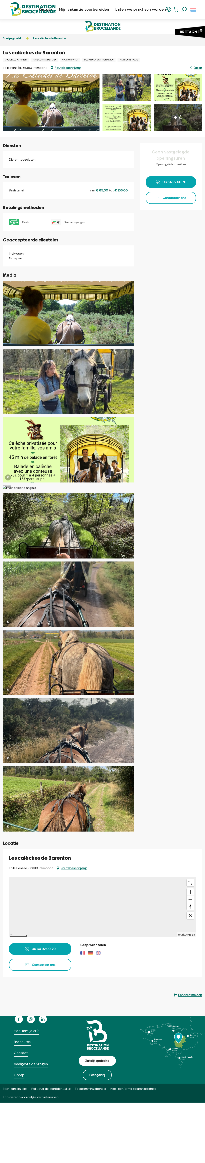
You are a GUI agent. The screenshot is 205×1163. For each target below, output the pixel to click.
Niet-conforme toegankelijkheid (133, 1089)
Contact (21, 1052)
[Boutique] (176, 11)
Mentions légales (15, 1089)
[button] (184, 9)
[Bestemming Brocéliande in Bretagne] (30, 9)
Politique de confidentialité (51, 1089)
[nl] (193, 10)
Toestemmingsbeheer (91, 1089)
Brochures (22, 1041)
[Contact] (168, 11)
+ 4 (178, 117)
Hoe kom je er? (26, 1030)
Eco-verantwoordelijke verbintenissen (30, 1097)
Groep (19, 1075)
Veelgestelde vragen (31, 1064)
